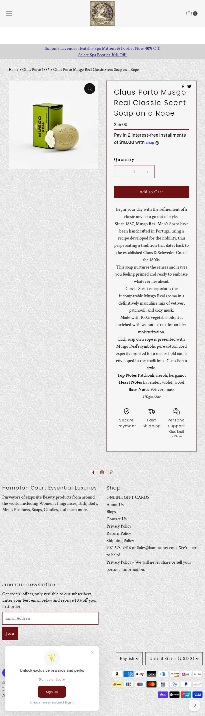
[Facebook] (93, 472)
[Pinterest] (111, 472)
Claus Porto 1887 (36, 69)
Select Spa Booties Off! (102, 55)
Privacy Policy (118, 526)
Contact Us (116, 519)
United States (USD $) (171, 658)
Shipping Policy (120, 541)
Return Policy (118, 533)
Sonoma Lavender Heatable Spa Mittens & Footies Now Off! (102, 48)
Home (13, 69)
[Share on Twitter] (189, 87)
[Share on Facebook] (183, 87)
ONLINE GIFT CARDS (128, 497)
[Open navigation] (9, 13)
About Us (115, 505)
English (127, 658)
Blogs (111, 512)
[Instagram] (102, 472)
